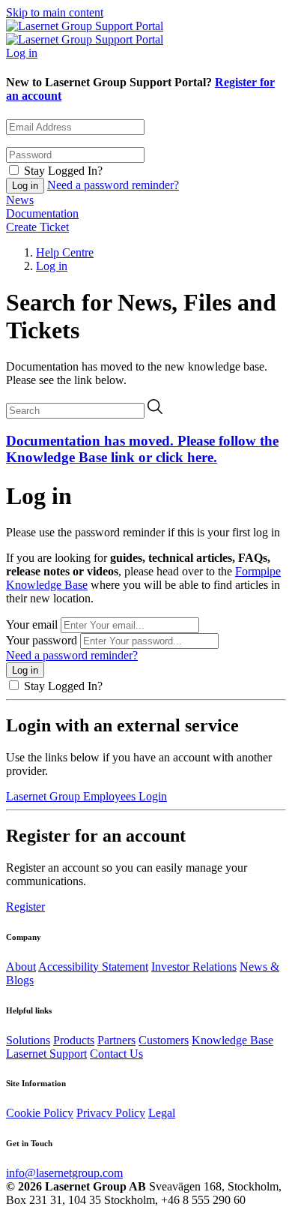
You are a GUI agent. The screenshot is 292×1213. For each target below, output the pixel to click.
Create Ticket (37, 227)
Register (25, 906)
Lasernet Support (46, 1053)
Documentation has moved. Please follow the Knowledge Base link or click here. (142, 449)
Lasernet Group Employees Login (86, 796)
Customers (164, 1040)
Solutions (28, 1040)
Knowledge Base (232, 1040)
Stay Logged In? (63, 170)
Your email (32, 624)
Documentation (42, 213)
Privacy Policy (110, 1112)
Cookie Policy (39, 1112)
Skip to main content (54, 12)
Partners (116, 1040)
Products (73, 1040)
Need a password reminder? (113, 185)
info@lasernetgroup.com (64, 1172)
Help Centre (65, 252)
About (21, 966)
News (20, 200)
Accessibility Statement (93, 966)
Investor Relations (194, 966)
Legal (161, 1112)
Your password (41, 640)
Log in (21, 53)
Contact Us (116, 1053)
